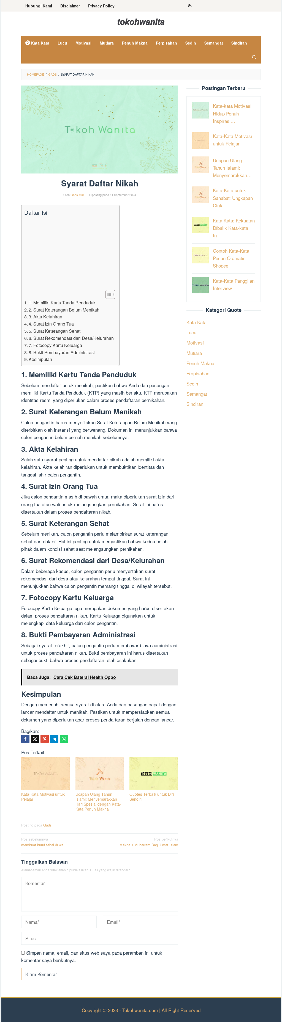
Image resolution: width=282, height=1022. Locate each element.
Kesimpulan (40, 359)
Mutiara (194, 352)
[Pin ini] (44, 739)
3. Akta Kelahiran (45, 316)
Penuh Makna (200, 363)
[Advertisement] (69, 253)
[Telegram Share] (54, 739)
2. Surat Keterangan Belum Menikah (64, 309)
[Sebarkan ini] (25, 739)
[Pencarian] (254, 57)
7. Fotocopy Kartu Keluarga (55, 345)
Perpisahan (197, 373)
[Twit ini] (35, 739)
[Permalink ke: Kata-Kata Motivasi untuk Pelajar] (45, 773)
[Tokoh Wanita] (141, 20)
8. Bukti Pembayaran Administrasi (62, 352)
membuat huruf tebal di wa (42, 841)
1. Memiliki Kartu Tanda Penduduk (62, 302)
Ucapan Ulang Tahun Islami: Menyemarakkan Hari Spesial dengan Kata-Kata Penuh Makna (98, 801)
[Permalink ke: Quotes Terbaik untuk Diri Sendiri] (153, 773)
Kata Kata (196, 322)
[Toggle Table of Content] (107, 294)
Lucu (191, 332)
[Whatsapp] (64, 739)
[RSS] (190, 6)
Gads (47, 825)
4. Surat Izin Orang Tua (51, 323)
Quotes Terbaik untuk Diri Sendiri (151, 796)
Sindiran (194, 403)
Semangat (196, 393)
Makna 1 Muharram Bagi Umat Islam (149, 841)
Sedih (192, 383)
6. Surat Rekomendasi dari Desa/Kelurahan (71, 338)
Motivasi (195, 342)
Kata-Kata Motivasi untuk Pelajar (43, 796)
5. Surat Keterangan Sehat (54, 330)
